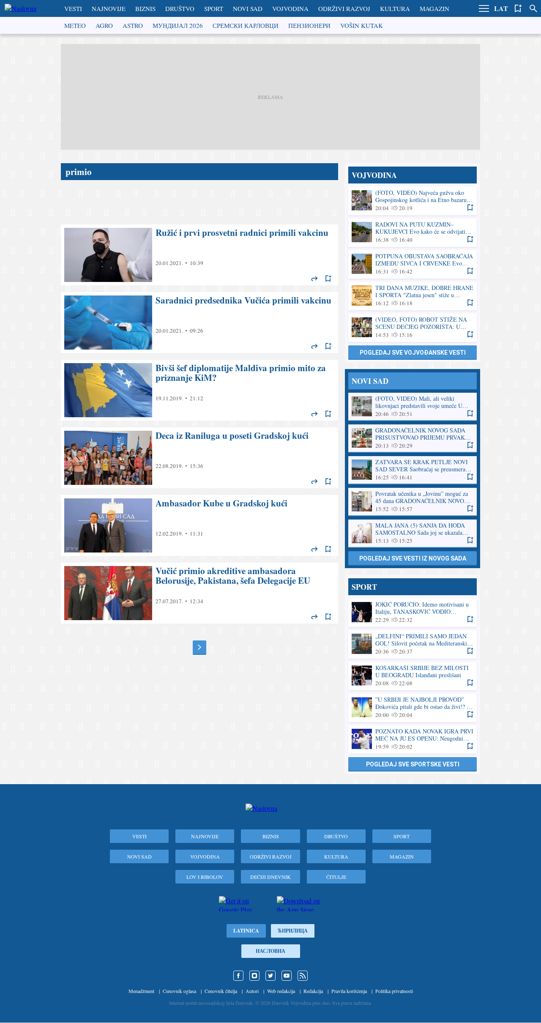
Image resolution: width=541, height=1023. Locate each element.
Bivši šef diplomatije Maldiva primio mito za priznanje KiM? (199, 390)
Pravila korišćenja (349, 990)
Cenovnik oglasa (179, 990)
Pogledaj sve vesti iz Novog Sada (412, 558)
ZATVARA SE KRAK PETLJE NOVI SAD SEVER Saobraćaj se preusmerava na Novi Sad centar (412, 470)
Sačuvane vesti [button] (518, 8)
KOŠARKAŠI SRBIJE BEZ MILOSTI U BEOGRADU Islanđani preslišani (412, 675)
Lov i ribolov (204, 876)
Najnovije (109, 8)
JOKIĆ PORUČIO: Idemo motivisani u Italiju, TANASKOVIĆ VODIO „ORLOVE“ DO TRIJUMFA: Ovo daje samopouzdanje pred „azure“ (412, 612)
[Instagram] (254, 976)
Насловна (270, 951)
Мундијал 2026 (178, 25)
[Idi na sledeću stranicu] (199, 647)
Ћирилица (293, 930)
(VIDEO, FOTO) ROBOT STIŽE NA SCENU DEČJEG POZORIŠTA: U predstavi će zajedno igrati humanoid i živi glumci (412, 327)
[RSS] (303, 976)
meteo (75, 25)
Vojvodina (290, 8)
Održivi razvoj (344, 8)
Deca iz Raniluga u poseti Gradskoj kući (199, 457)
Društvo (179, 8)
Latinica (246, 930)
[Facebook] (238, 976)
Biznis (145, 8)
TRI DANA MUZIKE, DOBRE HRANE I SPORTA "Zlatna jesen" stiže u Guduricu (412, 295)
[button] (484, 8)
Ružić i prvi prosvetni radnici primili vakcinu (199, 254)
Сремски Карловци (246, 25)
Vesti (73, 8)
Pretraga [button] (533, 8)
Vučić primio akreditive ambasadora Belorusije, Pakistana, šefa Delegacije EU (199, 593)
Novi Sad (247, 8)
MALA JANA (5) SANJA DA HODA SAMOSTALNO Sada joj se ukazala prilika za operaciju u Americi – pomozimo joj (412, 533)
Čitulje (336, 876)
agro (104, 25)
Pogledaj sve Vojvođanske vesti (413, 352)
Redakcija (313, 990)
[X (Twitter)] (270, 976)
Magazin (434, 8)
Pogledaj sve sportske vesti (412, 764)
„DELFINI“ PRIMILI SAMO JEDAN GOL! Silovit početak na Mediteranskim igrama (412, 644)
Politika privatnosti (394, 990)
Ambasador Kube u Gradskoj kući (199, 525)
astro (133, 25)
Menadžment (141, 990)
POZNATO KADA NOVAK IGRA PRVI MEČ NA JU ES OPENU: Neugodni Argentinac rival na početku (412, 739)
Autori (252, 990)
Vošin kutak (361, 25)
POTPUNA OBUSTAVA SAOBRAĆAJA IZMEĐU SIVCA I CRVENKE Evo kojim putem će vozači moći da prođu (412, 264)
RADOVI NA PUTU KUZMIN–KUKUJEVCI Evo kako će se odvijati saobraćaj (412, 232)
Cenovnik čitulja (221, 990)
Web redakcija (281, 990)
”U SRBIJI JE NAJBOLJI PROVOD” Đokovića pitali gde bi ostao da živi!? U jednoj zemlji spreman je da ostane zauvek (412, 707)
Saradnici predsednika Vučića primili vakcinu (199, 322)
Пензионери (309, 25)
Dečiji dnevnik (270, 876)
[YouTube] (286, 976)
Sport (213, 8)
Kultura (395, 8)
